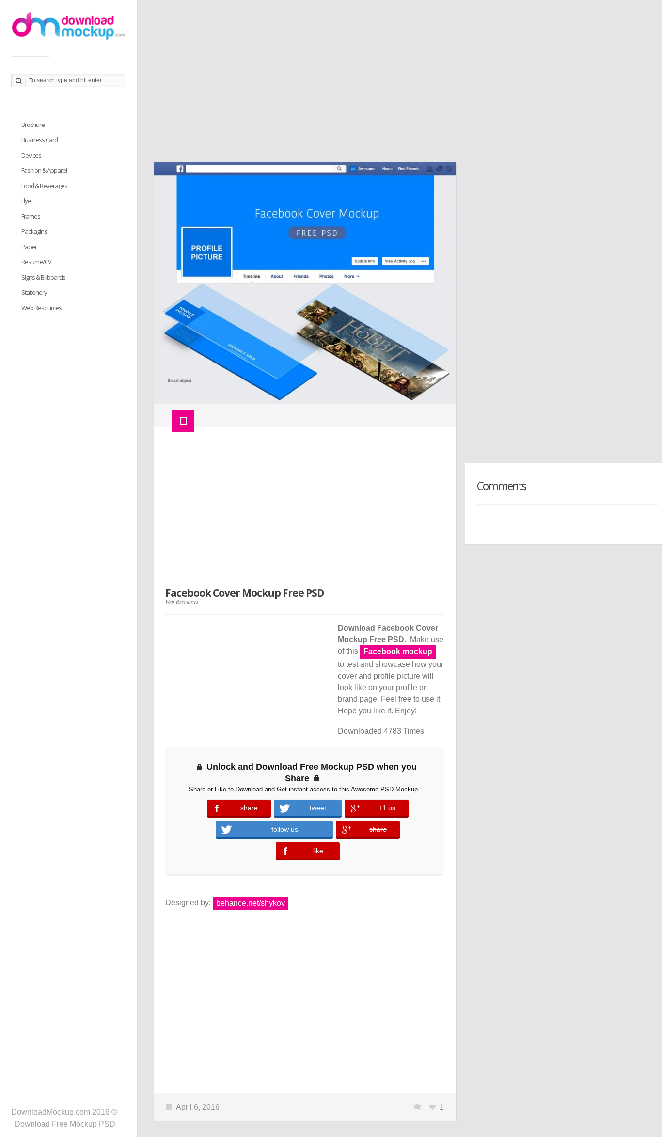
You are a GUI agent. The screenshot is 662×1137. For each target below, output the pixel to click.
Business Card (39, 139)
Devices (31, 155)
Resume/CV (36, 261)
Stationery (34, 292)
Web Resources (181, 601)
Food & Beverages (44, 185)
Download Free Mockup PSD (65, 1124)
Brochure (33, 124)
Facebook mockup (397, 651)
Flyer (27, 200)
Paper (29, 246)
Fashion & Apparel (44, 170)
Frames (30, 216)
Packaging (34, 231)
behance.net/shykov (250, 903)
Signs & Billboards (43, 277)
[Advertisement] (400, 85)
